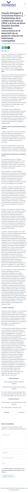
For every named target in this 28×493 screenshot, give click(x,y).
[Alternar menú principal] (25, 3)
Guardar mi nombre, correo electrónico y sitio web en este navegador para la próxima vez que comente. (13, 470)
